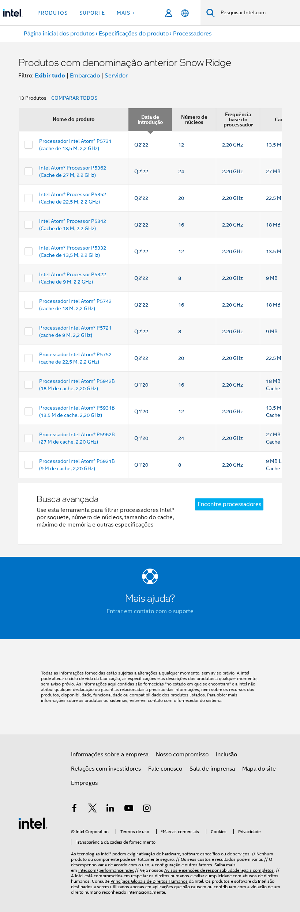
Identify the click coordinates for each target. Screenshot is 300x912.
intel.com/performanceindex (106, 870)
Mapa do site (259, 768)
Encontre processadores (229, 504)
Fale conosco (165, 768)
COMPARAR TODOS (74, 98)
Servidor (116, 75)
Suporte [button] (92, 13)
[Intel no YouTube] (129, 809)
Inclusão (226, 754)
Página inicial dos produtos (59, 33)
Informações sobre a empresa (110, 754)
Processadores (192, 33)
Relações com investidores (106, 768)
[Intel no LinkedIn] (110, 809)
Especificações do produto (134, 33)
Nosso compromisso (182, 754)
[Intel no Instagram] (146, 809)
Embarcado (85, 75)
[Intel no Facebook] (74, 809)
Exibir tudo (50, 75)
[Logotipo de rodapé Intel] (33, 822)
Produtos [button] (52, 13)
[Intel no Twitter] (92, 809)
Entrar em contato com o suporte (150, 611)
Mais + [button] (126, 13)
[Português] (185, 13)
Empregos (84, 783)
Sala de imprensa (212, 768)
